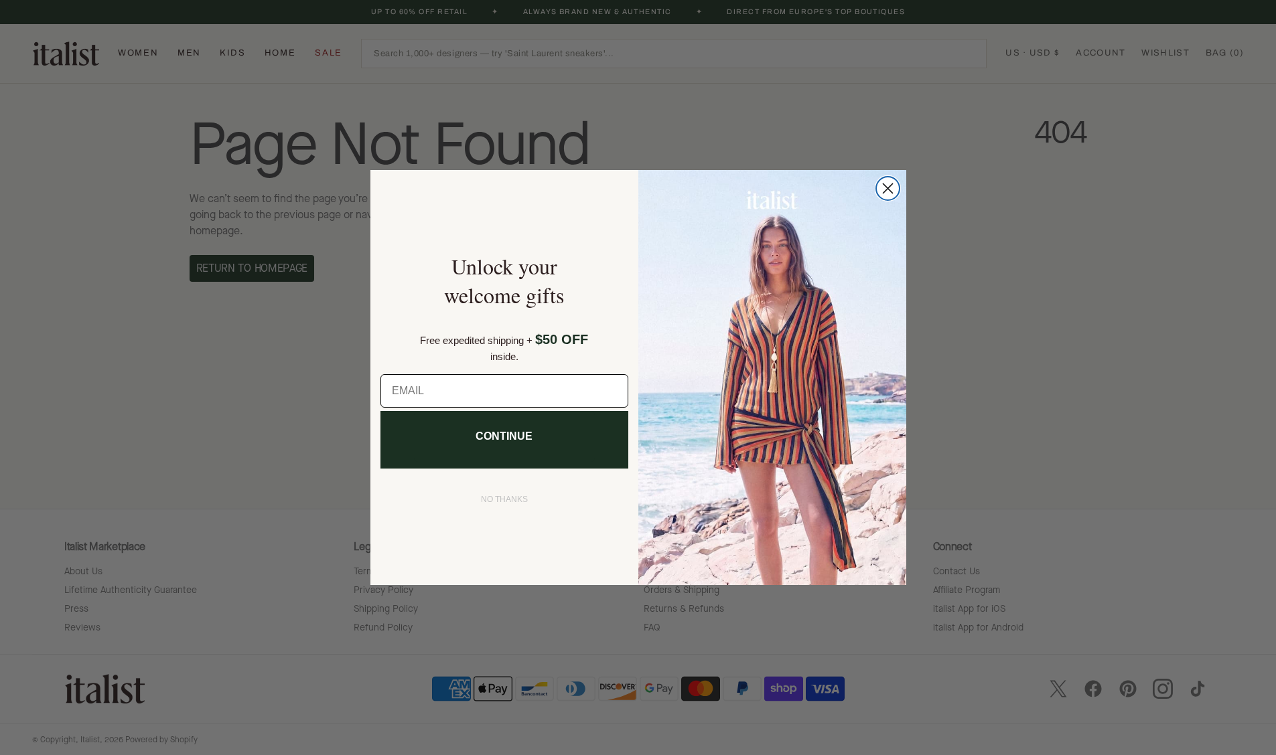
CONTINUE (504, 436)
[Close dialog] (888, 188)
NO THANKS (504, 499)
